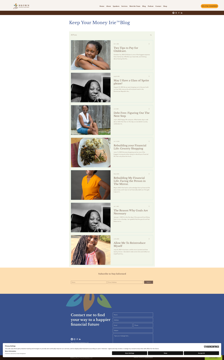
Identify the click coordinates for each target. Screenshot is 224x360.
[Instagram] (176, 13)
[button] (158, 6)
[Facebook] (179, 13)
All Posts (74, 35)
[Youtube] (173, 13)
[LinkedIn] (182, 13)
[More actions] (150, 44)
